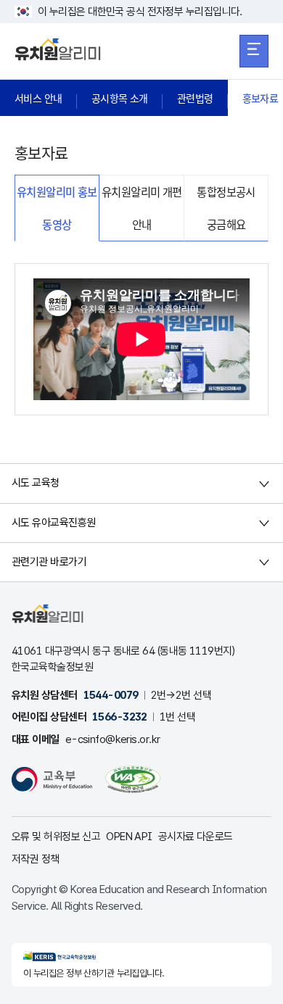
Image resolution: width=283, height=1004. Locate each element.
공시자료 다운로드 (195, 836)
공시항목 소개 (119, 98)
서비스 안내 (38, 98)
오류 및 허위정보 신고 (56, 836)
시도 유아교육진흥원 (53, 522)
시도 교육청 (36, 482)
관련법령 (195, 98)
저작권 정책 (36, 859)
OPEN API (129, 836)
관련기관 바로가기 (49, 561)
